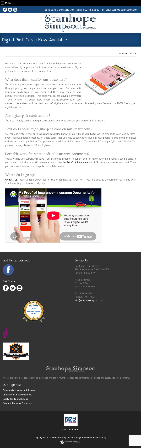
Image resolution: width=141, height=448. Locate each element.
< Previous (123, 53)
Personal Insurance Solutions (17, 403)
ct (12, 179)
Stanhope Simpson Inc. (63, 437)
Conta (8, 179)
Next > (133, 53)
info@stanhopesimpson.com (120, 10)
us (15, 179)
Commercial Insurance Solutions (19, 390)
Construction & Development (17, 394)
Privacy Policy (99, 437)
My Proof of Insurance (75, 162)
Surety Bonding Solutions (15, 398)
